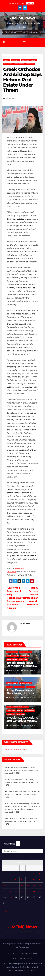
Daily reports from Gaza (16, 749)
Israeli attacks (25, 652)
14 (28, 885)
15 (34, 885)
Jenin (26, 706)
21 (28, 891)
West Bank (30, 64)
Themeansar (23, 947)
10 (4, 885)
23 (40, 891)
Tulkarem (10, 714)
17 (4, 891)
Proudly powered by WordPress (15, 944)
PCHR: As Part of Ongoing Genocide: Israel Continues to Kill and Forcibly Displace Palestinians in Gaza (22, 806)
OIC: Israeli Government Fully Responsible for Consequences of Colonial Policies (16, 597)
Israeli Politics (13, 655)
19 (16, 891)
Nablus (9, 687)
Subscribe (33, 953)
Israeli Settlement (29, 60)
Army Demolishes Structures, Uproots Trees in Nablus (20, 693)
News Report (19, 64)
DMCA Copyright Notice (22, 958)
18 (10, 891)
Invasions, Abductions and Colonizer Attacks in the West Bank (22, 721)
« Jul (4, 911)
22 (34, 891)
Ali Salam (26, 623)
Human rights (12, 652)
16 (40, 885)
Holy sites (15, 60)
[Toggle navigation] (24, 42)
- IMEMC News (22, 18)
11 (10, 885)
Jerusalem (8, 64)
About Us (11, 953)
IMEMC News (29, 670)
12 (16, 885)
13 (22, 885)
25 (10, 897)
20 (22, 891)
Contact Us (22, 953)
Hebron (7, 60)
